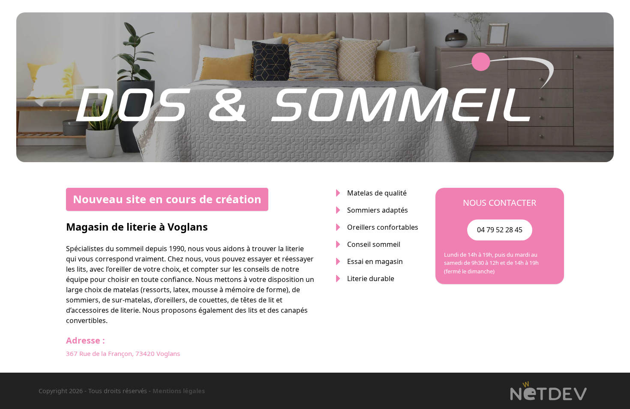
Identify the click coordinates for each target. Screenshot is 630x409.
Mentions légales (179, 391)
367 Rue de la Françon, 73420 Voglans (123, 353)
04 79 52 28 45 (499, 229)
